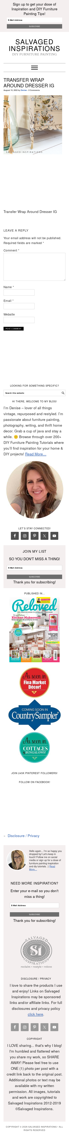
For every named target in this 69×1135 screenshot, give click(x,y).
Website (9, 314)
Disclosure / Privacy (24, 835)
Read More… (35, 453)
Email (9, 300)
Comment (11, 250)
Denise (24, 90)
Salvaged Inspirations (34, 44)
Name (9, 287)
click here (35, 1014)
